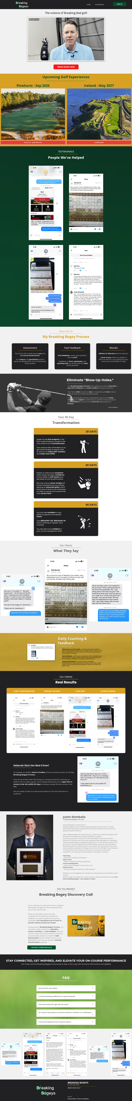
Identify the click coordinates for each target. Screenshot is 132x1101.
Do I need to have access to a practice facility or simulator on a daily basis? (65, 1012)
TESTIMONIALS (99, 4)
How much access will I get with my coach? (53, 1004)
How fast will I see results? (47, 988)
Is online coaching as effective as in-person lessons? (56, 996)
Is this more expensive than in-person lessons (54, 1022)
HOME (89, 4)
